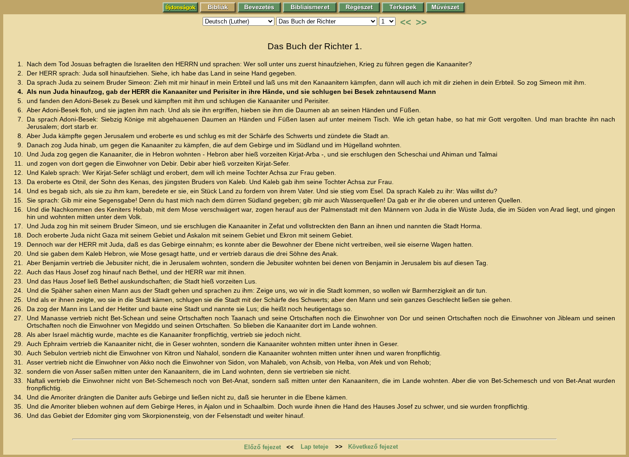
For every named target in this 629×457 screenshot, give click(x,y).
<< (405, 22)
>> (421, 22)
